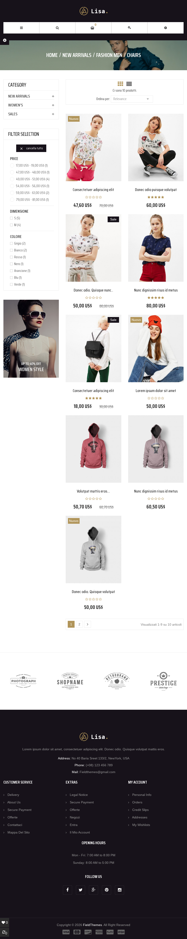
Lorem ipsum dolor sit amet (156, 390)
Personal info (141, 795)
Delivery (13, 795)
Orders (137, 802)
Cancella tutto (31, 148)
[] (87, 624)
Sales (12, 114)
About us (14, 802)
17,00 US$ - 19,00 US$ (32, 165)
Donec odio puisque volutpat (156, 189)
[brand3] (117, 681)
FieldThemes (92, 925)
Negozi (75, 817)
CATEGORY (17, 85)
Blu (18, 278)
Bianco (20, 250)
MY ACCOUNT (137, 782)
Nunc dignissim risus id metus (156, 290)
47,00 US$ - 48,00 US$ (32, 172)
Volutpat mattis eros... (93, 491)
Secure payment (19, 810)
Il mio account (80, 832)
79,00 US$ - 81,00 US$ (32, 200)
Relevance (132, 99)
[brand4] (163, 681)
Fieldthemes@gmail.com (97, 772)
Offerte (13, 817)
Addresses (139, 817)
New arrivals (19, 96)
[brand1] (23, 681)
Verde (19, 284)
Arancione (22, 271)
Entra (74, 825)
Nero (18, 264)
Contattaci (15, 825)
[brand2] (70, 681)
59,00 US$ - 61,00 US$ (32, 193)
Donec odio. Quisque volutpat (93, 591)
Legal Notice (79, 795)
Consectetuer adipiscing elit (93, 189)
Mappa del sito (19, 832)
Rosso (20, 257)
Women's (15, 105)
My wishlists (141, 825)
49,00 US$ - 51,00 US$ (32, 179)
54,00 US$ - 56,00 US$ (32, 186)
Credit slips (140, 810)
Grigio (20, 243)
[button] (165, 27)
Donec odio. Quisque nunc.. (93, 290)
